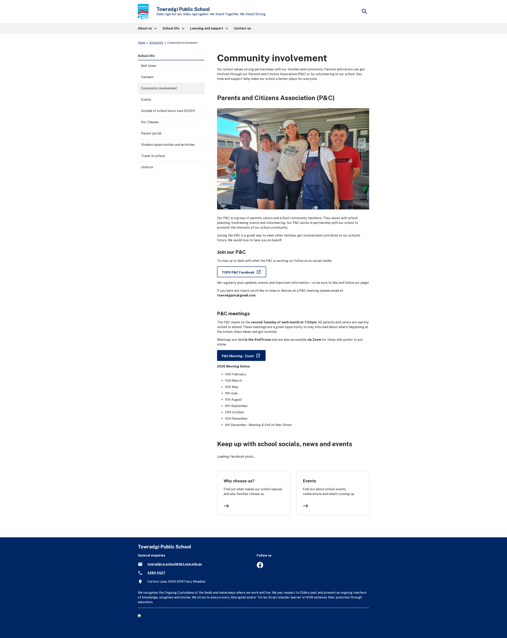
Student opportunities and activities (168, 145)
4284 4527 (156, 573)
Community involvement (159, 88)
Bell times (148, 66)
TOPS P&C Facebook (244, 271)
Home (141, 42)
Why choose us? (239, 481)
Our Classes (150, 122)
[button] (147, 28)
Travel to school (153, 156)
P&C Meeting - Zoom (244, 355)
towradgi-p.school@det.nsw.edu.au (174, 564)
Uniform (147, 167)
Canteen (147, 77)
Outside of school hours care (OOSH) (168, 111)
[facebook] (260, 567)
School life (156, 42)
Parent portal (151, 133)
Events (309, 481)
